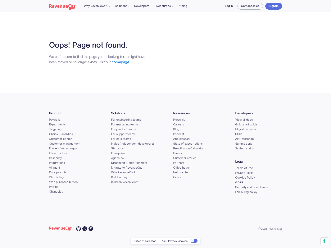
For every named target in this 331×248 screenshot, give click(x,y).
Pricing (182, 6)
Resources (163, 6)
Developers (141, 6)
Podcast (178, 134)
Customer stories (185, 158)
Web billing (56, 177)
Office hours (181, 168)
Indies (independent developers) (132, 144)
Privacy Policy (244, 173)
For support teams (123, 134)
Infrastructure (58, 153)
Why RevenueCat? (96, 6)
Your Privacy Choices (175, 240)
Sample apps (243, 144)
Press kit (179, 120)
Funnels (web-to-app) (63, 148)
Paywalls (54, 120)
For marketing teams (124, 124)
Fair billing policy (246, 192)
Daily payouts (57, 172)
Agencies (117, 158)
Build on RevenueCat (124, 182)
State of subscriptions (188, 144)
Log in (229, 6)
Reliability (55, 158)
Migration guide (245, 129)
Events (177, 153)
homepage (120, 62)
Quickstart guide (246, 124)
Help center (181, 172)
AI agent (54, 168)
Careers (178, 124)
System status (244, 148)
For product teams (123, 129)
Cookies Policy (245, 178)
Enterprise (118, 153)
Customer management (64, 144)
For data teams (121, 139)
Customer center (60, 139)
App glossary (181, 139)
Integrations (57, 163)
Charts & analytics (61, 134)
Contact (178, 177)
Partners (178, 163)
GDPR (239, 182)
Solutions (121, 6)
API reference (244, 139)
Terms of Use (244, 168)
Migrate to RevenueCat (126, 168)
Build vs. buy (119, 177)
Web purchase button (63, 182)
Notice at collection (145, 240)
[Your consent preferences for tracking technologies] (324, 241)
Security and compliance (251, 187)
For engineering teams (126, 120)
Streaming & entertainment (129, 163)
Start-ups (117, 148)
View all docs (244, 120)
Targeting (55, 129)
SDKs (239, 134)
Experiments (57, 124)
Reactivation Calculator (188, 148)
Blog (176, 129)
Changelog (56, 192)
